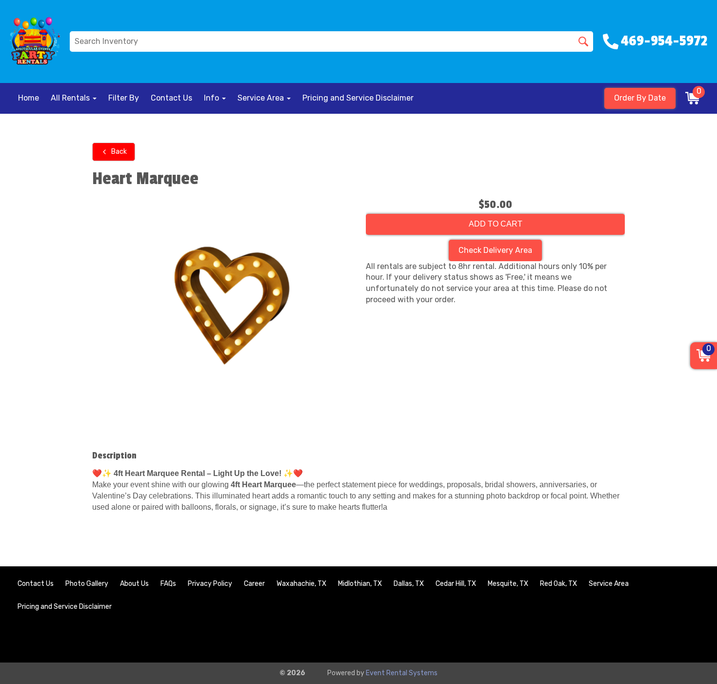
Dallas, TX (409, 584)
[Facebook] (664, 638)
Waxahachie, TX (301, 584)
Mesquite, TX (508, 584)
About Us (134, 584)
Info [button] (212, 98)
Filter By (123, 98)
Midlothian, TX (360, 584)
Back (119, 151)
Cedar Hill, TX (456, 584)
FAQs (168, 584)
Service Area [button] (262, 98)
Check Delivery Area (495, 250)
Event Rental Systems (402, 673)
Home (28, 98)
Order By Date (640, 98)
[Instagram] (691, 638)
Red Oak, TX (558, 584)
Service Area (609, 584)
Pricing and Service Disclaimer (358, 98)
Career (254, 584)
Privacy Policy (210, 584)
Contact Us (171, 98)
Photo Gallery (86, 584)
